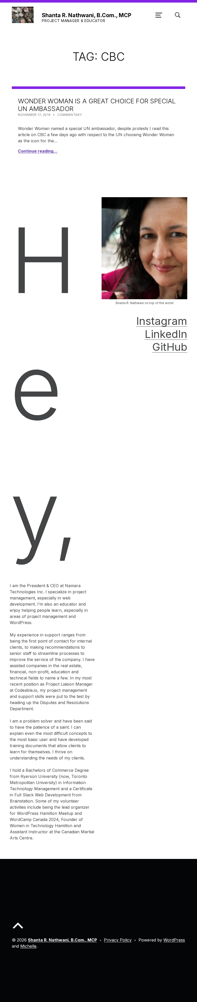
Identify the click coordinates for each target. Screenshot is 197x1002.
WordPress (174, 940)
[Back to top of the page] (18, 929)
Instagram (161, 320)
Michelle (28, 946)
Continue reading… (37, 151)
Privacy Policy (118, 940)
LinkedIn (166, 333)
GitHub (169, 346)
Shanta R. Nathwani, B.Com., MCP (86, 15)
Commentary (69, 115)
